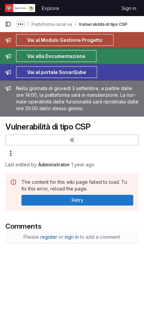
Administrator (54, 164)
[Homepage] (20, 8)
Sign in (129, 8)
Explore (50, 8)
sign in (72, 237)
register (48, 237)
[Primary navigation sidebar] (8, 24)
